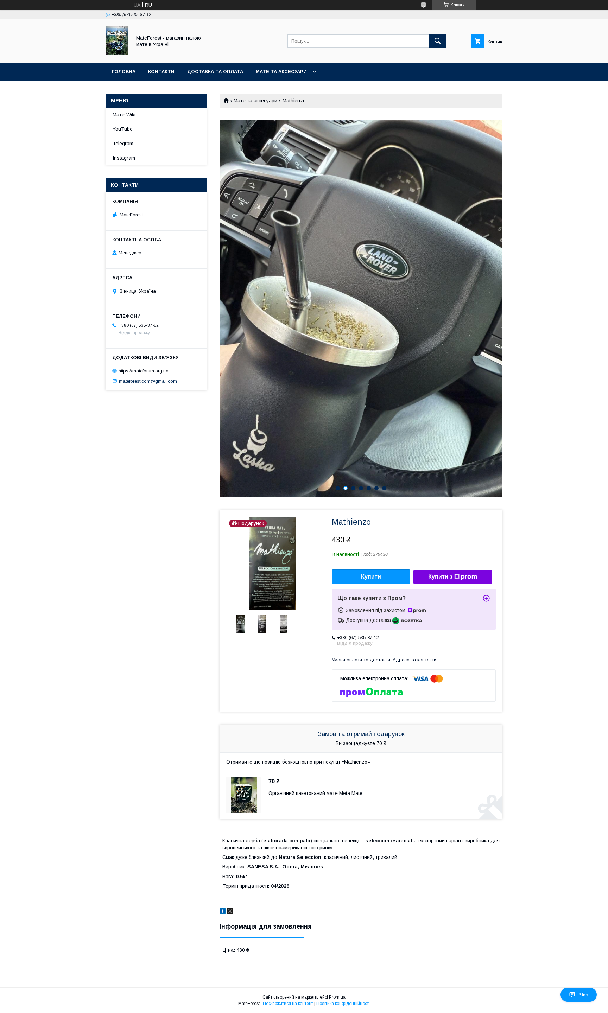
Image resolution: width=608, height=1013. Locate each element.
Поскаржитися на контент (288, 1003)
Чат (584, 995)
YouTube (123, 129)
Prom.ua (337, 997)
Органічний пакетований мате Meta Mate (315, 793)
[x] (230, 912)
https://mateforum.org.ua (144, 371)
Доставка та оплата (215, 71)
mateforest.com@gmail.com (148, 380)
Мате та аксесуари (281, 71)
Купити (371, 577)
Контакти (161, 71)
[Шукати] (437, 41)
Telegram (123, 143)
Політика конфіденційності (343, 1003)
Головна (123, 71)
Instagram (124, 158)
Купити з (440, 577)
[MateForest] (117, 53)
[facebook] (223, 912)
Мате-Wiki (124, 114)
